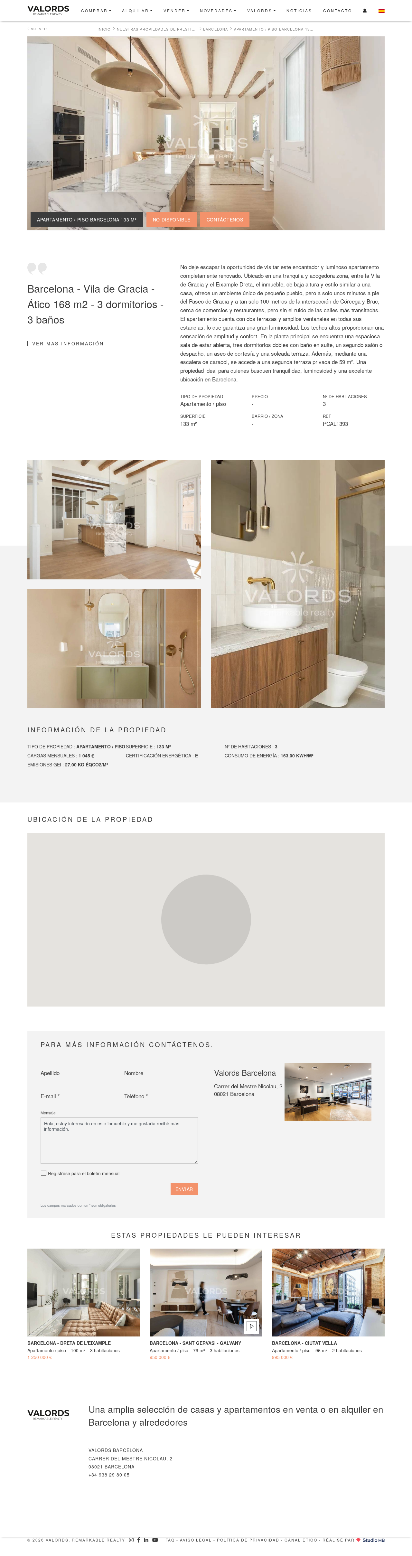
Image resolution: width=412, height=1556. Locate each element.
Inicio (104, 29)
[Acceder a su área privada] (365, 10)
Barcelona (215, 29)
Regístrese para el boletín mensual (83, 1173)
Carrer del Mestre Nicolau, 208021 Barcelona (248, 1090)
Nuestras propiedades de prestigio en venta (157, 29)
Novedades (216, 10)
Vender (175, 10)
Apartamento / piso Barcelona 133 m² (274, 29)
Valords (259, 10)
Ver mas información (68, 343)
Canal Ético (301, 1539)
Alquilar (135, 10)
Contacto (337, 10)
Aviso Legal (196, 1539)
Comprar (94, 10)
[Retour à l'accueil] (53, 1415)
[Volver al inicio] (50, 10)
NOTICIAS (299, 10)
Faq (170, 1539)
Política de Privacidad (248, 1539)
